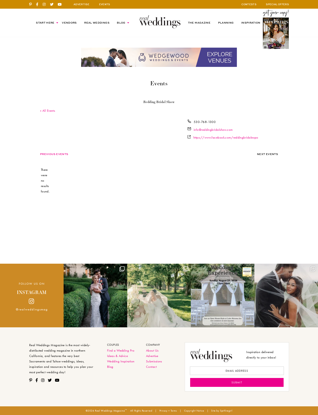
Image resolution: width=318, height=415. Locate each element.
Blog (121, 22)
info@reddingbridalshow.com (213, 130)
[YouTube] (61, 4)
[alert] (45, 181)
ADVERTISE (81, 4)
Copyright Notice (194, 410)
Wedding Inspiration (121, 361)
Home (159, 21)
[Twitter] (53, 4)
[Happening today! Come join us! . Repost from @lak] (222, 295)
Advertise (152, 356)
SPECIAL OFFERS (277, 4)
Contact (151, 367)
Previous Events (54, 154)
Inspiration (250, 22)
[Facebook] (39, 4)
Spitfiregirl (226, 410)
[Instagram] (46, 4)
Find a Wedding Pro (120, 350)
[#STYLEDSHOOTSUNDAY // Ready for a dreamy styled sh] (159, 295)
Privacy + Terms (168, 410)
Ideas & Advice (117, 356)
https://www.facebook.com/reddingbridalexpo (225, 137)
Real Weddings (96, 22)
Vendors (69, 22)
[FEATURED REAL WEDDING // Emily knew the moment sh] (95, 295)
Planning (226, 22)
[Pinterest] (32, 4)
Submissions (154, 361)
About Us (152, 350)
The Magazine (199, 22)
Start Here (45, 22)
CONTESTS (248, 4)
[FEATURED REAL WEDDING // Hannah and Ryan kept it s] (286, 295)
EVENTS (104, 4)
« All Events (47, 110)
